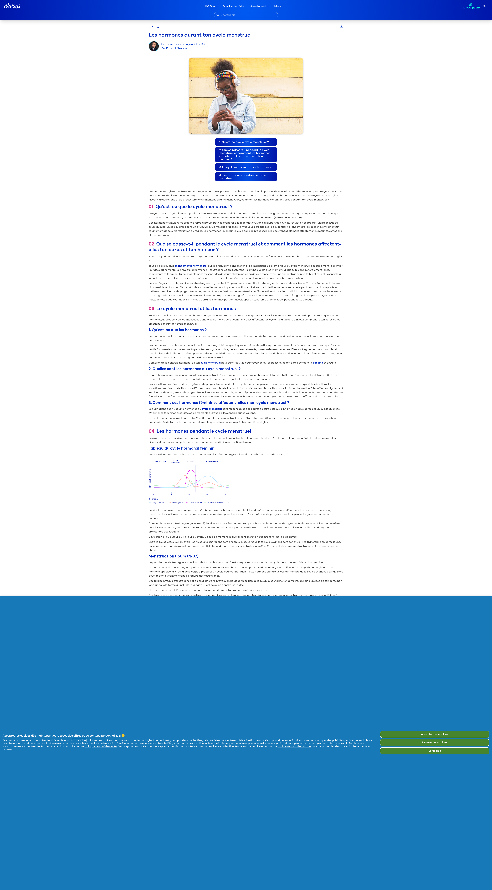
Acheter (278, 6)
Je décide (435, 750)
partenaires (79, 740)
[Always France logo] (12, 6)
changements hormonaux (191, 266)
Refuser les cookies (434, 742)
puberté (318, 362)
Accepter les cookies (434, 734)
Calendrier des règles (233, 6)
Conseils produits (259, 6)
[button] (246, 142)
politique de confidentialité (100, 746)
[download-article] (341, 26)
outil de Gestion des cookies (294, 746)
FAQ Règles (211, 6)
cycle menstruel (210, 362)
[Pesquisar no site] (218, 15)
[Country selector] (484, 6)
